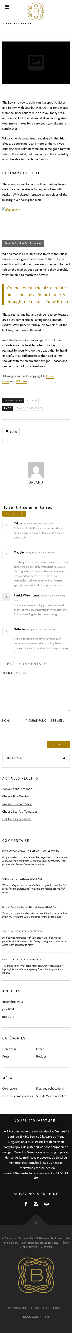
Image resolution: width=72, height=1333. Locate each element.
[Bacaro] (36, 11)
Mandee (6, 959)
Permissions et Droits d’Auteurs (34, 1308)
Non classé (9, 1049)
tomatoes (35, 408)
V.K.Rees (21, 381)
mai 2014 (8, 1017)
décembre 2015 (12, 1002)
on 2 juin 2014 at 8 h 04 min (39, 523)
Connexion (9, 1088)
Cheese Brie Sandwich (16, 796)
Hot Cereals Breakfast (16, 819)
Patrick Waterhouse (26, 595)
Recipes (41, 1056)
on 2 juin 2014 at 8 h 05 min (41, 629)
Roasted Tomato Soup (17, 804)
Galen (5, 878)
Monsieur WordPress (13, 850)
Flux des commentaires (17, 1096)
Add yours (14, 513)
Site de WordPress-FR (51, 1096)
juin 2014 (8, 1009)
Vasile (5, 931)
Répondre (61, 523)
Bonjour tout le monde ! (18, 789)
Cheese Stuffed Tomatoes (19, 811)
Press (6, 1056)
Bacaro (36, 482)
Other (32, 400)
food (21, 408)
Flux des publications (50, 1088)
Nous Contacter (36, 1317)
